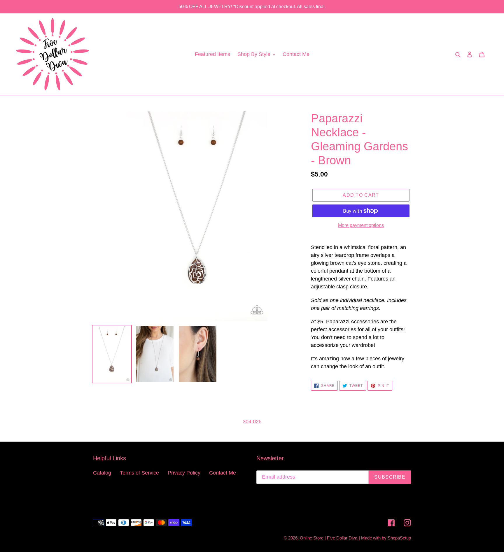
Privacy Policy (184, 473)
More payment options (361, 225)
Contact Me (222, 473)
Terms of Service (139, 473)
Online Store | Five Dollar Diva (328, 537)
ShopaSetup (399, 537)
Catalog (102, 473)
